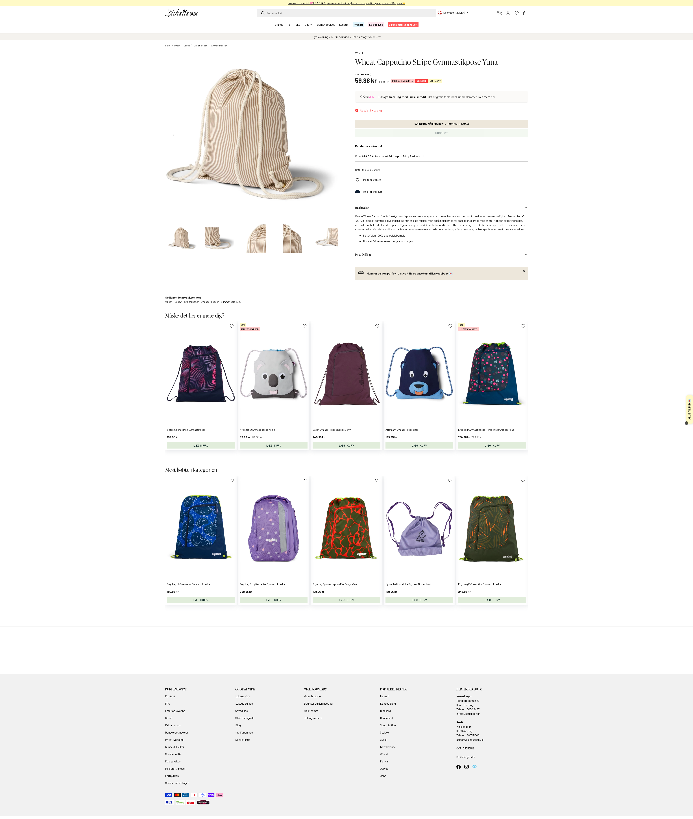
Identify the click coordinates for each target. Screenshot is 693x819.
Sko (298, 24)
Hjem (167, 45)
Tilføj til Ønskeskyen (371, 191)
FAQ (167, 703)
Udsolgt (441, 133)
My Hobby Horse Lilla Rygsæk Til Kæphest (408, 584)
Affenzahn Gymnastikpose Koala (257, 429)
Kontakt (170, 696)
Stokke (384, 732)
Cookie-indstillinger (177, 783)
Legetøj (343, 24)
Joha (383, 775)
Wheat (177, 45)
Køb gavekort (173, 761)
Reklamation (172, 725)
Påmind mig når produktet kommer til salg (442, 123)
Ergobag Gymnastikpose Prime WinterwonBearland (486, 429)
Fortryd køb (172, 775)
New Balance (388, 747)
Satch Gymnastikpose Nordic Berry (332, 429)
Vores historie (312, 696)
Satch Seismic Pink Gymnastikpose (186, 429)
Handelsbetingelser (176, 732)
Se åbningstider (465, 757)
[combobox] (346, 13)
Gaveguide (241, 710)
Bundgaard (386, 718)
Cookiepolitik (173, 754)
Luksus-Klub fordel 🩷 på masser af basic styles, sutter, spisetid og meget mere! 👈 (346, 3)
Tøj (289, 24)
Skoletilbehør (200, 45)
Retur (168, 718)
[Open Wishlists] (517, 13)
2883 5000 (473, 735)
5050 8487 (473, 709)
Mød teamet (311, 710)
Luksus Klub (242, 696)
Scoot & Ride (388, 725)
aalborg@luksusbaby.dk (470, 739)
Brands (279, 24)
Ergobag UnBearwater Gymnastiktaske (188, 584)
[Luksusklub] (367, 97)
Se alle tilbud (242, 739)
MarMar (384, 761)
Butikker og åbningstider (318, 703)
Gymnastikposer (218, 45)
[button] (525, 13)
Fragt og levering (175, 710)
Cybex (383, 739)
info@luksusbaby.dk (468, 713)
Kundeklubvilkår (174, 747)
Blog (238, 725)
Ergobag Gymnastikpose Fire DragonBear (335, 584)
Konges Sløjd (388, 703)
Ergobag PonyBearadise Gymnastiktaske (262, 584)
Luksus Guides (244, 703)
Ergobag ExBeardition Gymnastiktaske (479, 584)
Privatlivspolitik (174, 739)
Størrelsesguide (244, 718)
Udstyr (309, 24)
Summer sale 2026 (231, 301)
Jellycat (384, 768)
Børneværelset (326, 24)
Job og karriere (313, 718)
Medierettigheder (175, 768)
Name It (385, 696)
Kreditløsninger (244, 732)
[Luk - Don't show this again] (686, 423)
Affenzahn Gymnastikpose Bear (402, 429)
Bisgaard (385, 710)
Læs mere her (486, 97)
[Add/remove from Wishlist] (232, 326)
